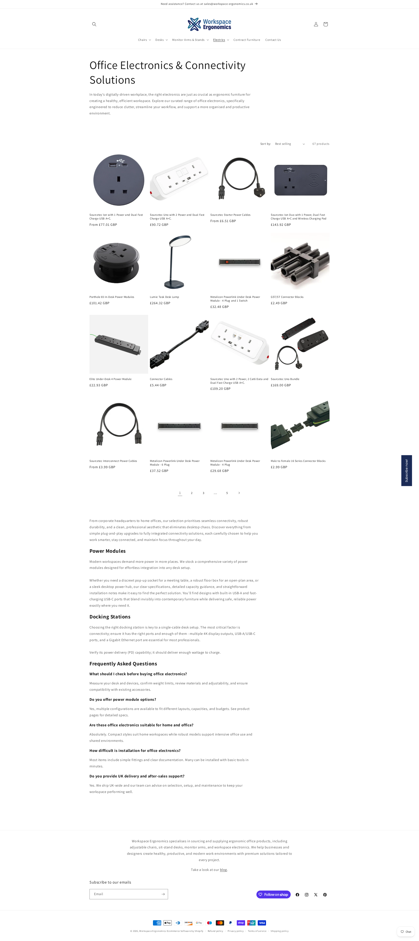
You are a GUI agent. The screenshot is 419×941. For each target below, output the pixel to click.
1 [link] (180, 492)
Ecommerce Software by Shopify (185, 930)
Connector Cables (161, 379)
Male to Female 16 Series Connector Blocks (298, 461)
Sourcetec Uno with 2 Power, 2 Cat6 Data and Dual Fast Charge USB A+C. (239, 381)
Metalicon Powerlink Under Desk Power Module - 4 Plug (235, 462)
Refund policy (215, 930)
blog (223, 869)
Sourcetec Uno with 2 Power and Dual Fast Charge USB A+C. (177, 216)
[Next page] (239, 493)
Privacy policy (236, 930)
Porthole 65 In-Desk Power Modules (111, 297)
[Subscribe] (163, 894)
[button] (94, 24)
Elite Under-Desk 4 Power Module (110, 379)
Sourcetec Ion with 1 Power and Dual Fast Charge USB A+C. (116, 216)
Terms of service (257, 930)
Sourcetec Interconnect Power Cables (113, 461)
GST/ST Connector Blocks (287, 297)
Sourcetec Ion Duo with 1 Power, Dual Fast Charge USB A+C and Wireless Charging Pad (298, 216)
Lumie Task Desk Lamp (164, 297)
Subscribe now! (406, 470)
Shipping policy (280, 930)
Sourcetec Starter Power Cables (230, 215)
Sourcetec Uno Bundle (285, 379)
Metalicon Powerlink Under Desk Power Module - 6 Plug (175, 462)
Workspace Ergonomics (152, 930)
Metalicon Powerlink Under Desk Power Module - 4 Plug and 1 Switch (235, 298)
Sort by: (265, 144)
